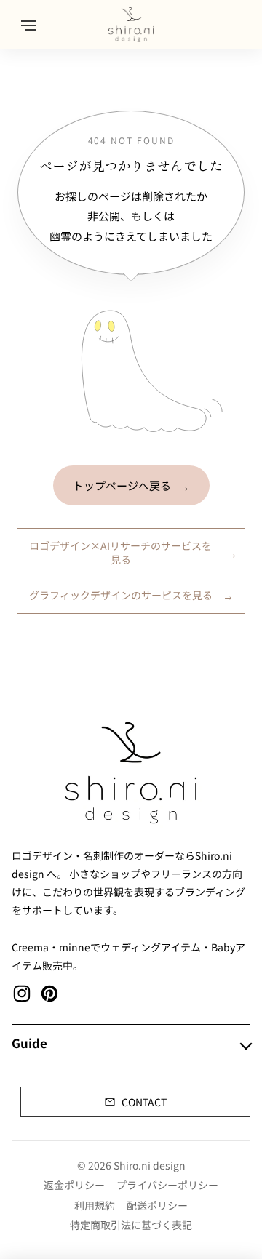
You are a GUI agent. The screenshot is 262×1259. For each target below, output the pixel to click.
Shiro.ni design (150, 1165)
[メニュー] (28, 24)
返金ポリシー (74, 1185)
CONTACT (144, 1102)
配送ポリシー (157, 1205)
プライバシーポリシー (167, 1185)
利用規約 (94, 1205)
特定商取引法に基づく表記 (131, 1225)
